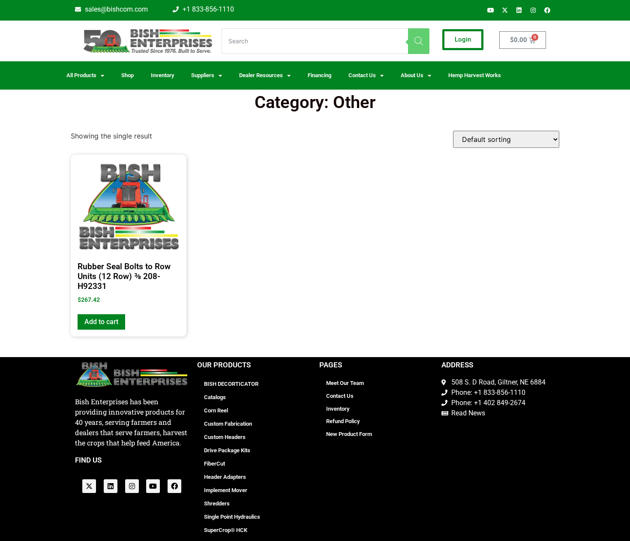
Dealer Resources (261, 75)
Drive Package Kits (227, 450)
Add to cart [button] (101, 322)
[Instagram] (533, 10)
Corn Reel (216, 410)
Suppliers (202, 75)
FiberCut (214, 463)
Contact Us (340, 396)
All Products (81, 75)
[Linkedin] (519, 10)
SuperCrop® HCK (225, 530)
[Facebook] (547, 10)
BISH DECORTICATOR (231, 384)
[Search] (418, 41)
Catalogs (215, 397)
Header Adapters (225, 477)
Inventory (162, 75)
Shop (127, 75)
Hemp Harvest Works (474, 75)
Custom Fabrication (228, 424)
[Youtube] (491, 10)
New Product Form (349, 434)
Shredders (217, 503)
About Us (412, 75)
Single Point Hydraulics (232, 517)
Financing (319, 75)
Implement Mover (225, 490)
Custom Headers (225, 437)
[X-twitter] (505, 10)
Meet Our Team (345, 383)
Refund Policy (343, 421)
